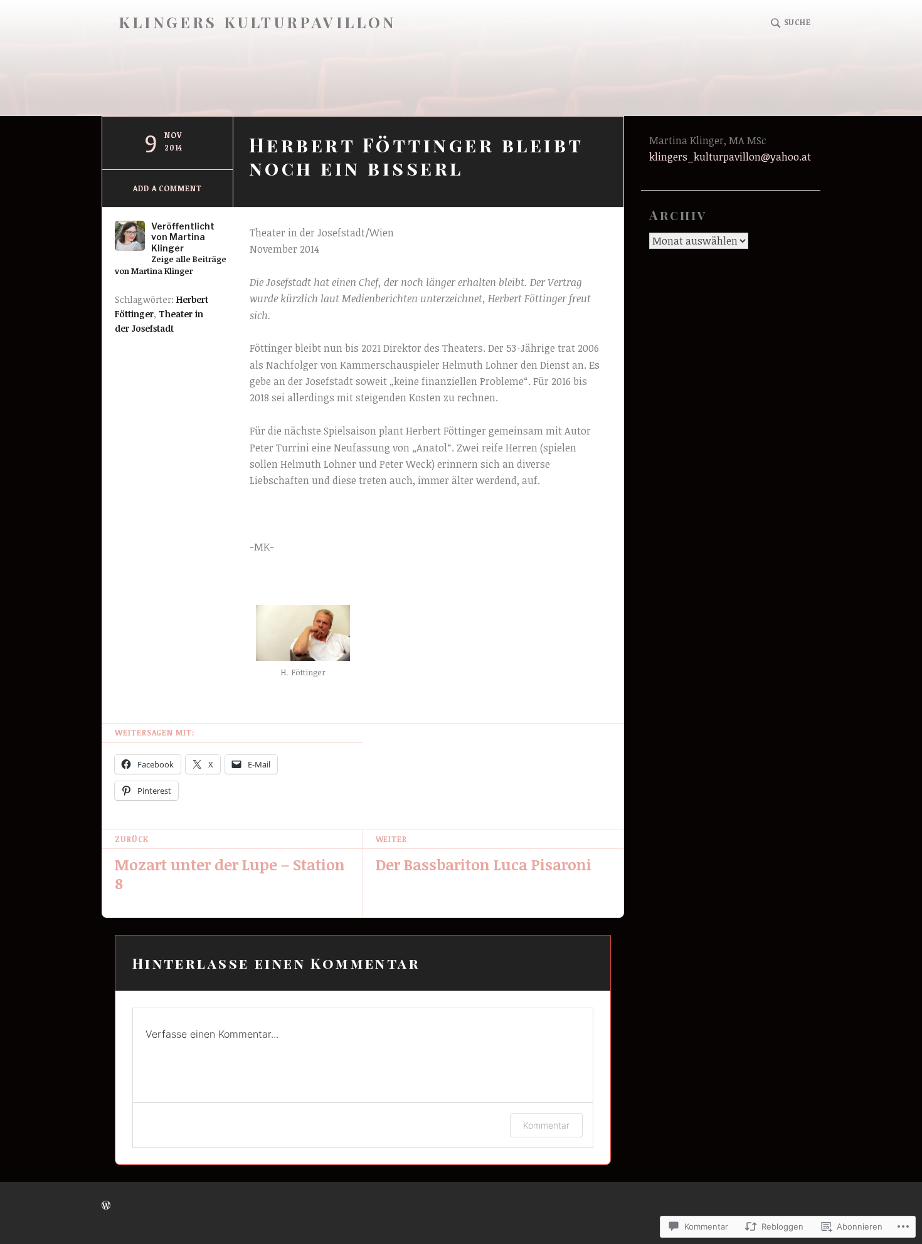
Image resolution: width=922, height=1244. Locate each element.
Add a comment (167, 188)
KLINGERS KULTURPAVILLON (257, 22)
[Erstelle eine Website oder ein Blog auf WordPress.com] (106, 1205)
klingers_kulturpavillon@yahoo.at (730, 157)
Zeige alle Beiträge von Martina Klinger (170, 265)
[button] (304, 645)
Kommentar (546, 1125)
